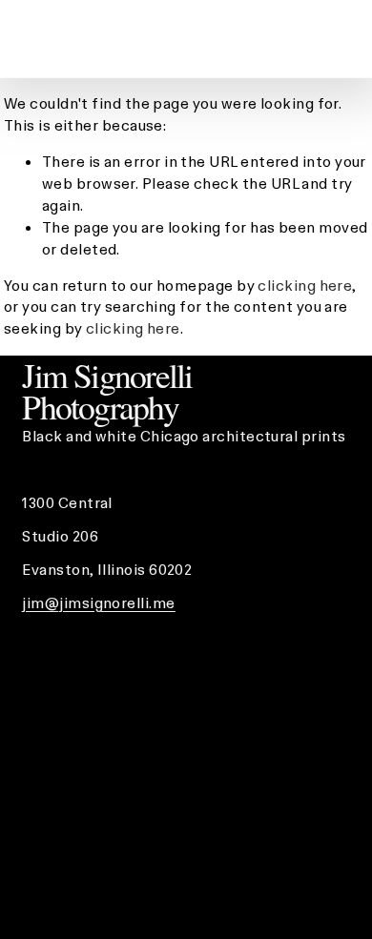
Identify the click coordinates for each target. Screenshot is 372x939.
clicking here (305, 286)
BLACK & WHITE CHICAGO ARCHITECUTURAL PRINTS (105, 38)
